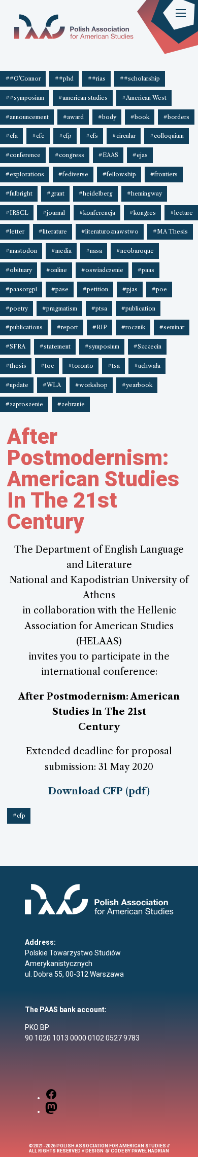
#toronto (80, 365)
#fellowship (119, 174)
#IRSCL (17, 212)
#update (17, 385)
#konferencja (97, 212)
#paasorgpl (21, 289)
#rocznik (133, 327)
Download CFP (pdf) (99, 791)
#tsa (114, 365)
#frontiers (164, 174)
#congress (69, 155)
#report (67, 327)
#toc (47, 365)
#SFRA (15, 346)
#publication (138, 308)
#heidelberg (96, 193)
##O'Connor (23, 78)
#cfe (38, 135)
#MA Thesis (170, 231)
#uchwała (147, 365)
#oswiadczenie (102, 270)
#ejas (140, 155)
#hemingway (144, 193)
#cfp (65, 135)
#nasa (94, 250)
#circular (124, 135)
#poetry (17, 308)
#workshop (91, 385)
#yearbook (137, 385)
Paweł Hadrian (150, 1150)
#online (56, 270)
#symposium (102, 346)
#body (107, 117)
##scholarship (140, 78)
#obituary (19, 270)
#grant (55, 193)
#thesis (16, 365)
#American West (144, 97)
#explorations (25, 174)
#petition (95, 289)
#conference (23, 155)
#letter (15, 231)
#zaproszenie (24, 404)
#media (61, 250)
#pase (60, 289)
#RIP (99, 327)
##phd (64, 78)
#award (73, 117)
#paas (146, 270)
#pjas (130, 289)
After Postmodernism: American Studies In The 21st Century (93, 479)
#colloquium (167, 135)
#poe (159, 289)
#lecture (181, 212)
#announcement (27, 117)
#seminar (171, 327)
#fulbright (19, 193)
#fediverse (73, 174)
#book (139, 117)
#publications (24, 327)
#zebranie (71, 404)
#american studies (83, 97)
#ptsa (99, 308)
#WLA (52, 385)
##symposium (25, 97)
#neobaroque (135, 250)
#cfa (12, 135)
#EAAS (108, 155)
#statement (55, 346)
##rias (97, 78)
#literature (53, 231)
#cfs (92, 135)
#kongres (142, 212)
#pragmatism (59, 308)
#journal (54, 212)
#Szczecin (147, 346)
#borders (176, 117)
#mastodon (21, 250)
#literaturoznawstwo (110, 231)
